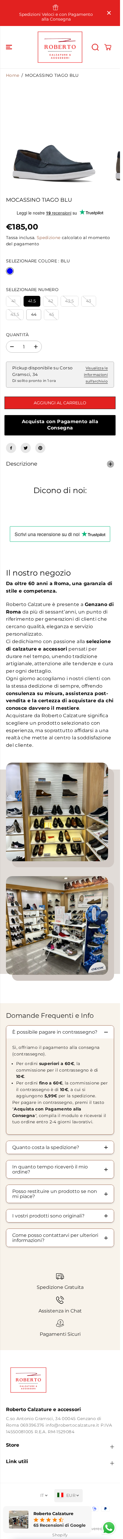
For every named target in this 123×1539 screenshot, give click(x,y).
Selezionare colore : (38, 260)
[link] (60, 1380)
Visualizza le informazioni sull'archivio (96, 374)
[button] (9, 47)
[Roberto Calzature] (60, 47)
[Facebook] (11, 448)
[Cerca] (95, 47)
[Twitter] (26, 448)
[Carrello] (108, 47)
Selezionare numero (32, 289)
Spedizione (48, 237)
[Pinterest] (40, 448)
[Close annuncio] (109, 13)
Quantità (17, 334)
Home (12, 75)
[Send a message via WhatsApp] (109, 1528)
